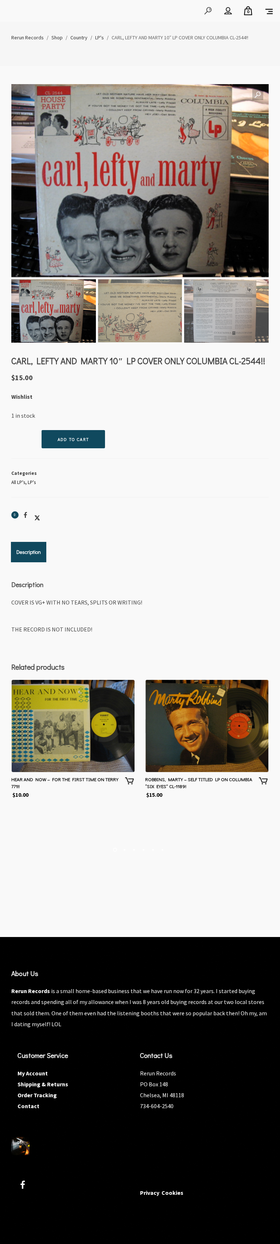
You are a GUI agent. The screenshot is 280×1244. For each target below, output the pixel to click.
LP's (32, 482)
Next (256, 214)
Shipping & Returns (43, 1084)
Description (28, 551)
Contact (28, 1106)
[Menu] (269, 11)
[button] (257, 95)
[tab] (28, 552)
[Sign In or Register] (228, 11)
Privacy (149, 1192)
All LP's (18, 482)
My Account (33, 1073)
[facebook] (27, 1186)
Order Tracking (37, 1095)
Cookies (172, 1192)
